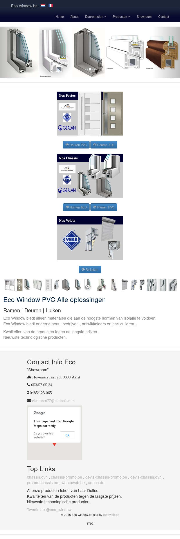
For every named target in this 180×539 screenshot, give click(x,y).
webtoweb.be (73, 482)
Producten (120, 16)
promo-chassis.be (42, 482)
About (74, 16)
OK (67, 435)
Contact (163, 16)
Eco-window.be (24, 5)
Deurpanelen (94, 16)
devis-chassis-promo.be (106, 477)
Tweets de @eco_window (49, 509)
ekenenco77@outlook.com (53, 401)
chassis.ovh (37, 477)
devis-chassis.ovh (146, 477)
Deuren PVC (78, 145)
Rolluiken (91, 269)
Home (60, 16)
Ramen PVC (105, 207)
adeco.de (96, 482)
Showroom (144, 16)
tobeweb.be (111, 514)
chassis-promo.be (66, 477)
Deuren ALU (105, 145)
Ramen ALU (78, 207)
